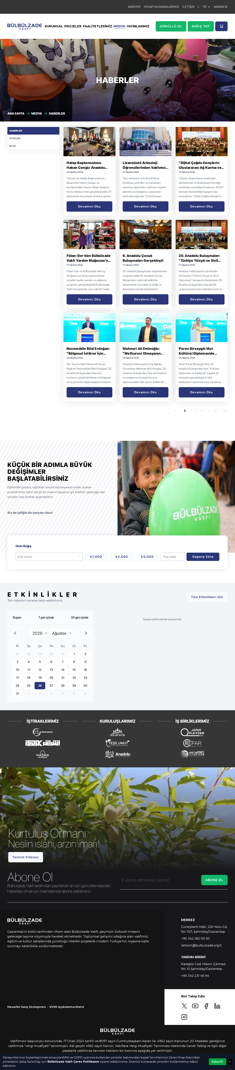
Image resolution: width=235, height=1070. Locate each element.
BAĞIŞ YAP (201, 26)
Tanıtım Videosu (25, 857)
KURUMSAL (54, 26)
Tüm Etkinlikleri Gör (207, 597)
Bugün (17, 617)
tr (204, 6)
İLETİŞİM (188, 6)
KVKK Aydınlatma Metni (67, 1007)
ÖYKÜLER (14, 138)
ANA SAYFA (15, 113)
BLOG (12, 146)
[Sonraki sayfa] (224, 410)
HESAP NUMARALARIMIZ (161, 6)
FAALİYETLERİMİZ (97, 26)
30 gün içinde (79, 617)
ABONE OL (214, 880)
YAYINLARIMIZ (138, 26)
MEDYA (119, 26)
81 (216, 411)
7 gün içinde (46, 617)
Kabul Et (217, 1061)
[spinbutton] (173, 556)
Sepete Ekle (203, 556)
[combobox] (47, 556)
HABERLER (15, 130)
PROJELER (73, 26)
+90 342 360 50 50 (195, 938)
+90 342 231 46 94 (195, 976)
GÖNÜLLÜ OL (171, 26)
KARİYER (134, 6)
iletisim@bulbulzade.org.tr (201, 945)
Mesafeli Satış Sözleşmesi (26, 1007)
